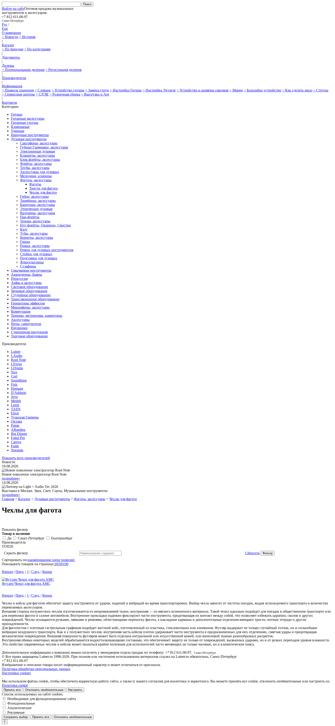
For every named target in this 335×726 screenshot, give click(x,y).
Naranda (17, 450)
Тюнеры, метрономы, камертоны (36, 315)
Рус (4, 24)
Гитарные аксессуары (27, 118)
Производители (14, 78)
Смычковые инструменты (31, 270)
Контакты (9, 102)
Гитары (16, 114)
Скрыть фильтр (16, 553)
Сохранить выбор (16, 717)
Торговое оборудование (29, 336)
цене (56, 560)
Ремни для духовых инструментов (46, 250)
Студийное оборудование (31, 295)
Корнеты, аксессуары (36, 237)
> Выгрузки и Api (95, 94)
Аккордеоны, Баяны (26, 274)
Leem (15, 405)
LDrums (17, 368)
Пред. (19, 572)
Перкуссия (19, 279)
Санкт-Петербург (31, 538)
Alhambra (18, 430)
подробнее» (11, 478)
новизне (68, 560)
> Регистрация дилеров (63, 70)
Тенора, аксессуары (35, 221)
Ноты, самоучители (26, 324)
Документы (11, 57)
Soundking (19, 380)
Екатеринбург (62, 538)
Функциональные (21, 703)
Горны (25, 242)
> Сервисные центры (18, 94)
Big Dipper (19, 434)
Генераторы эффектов (28, 303)
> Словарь (43, 90)
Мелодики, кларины (36, 176)
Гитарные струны (24, 123)
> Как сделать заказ (297, 90)
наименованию (39, 560)
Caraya (16, 442)
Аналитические (19, 708)
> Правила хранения (18, 90)
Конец (47, 572)
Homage (17, 388)
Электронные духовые (37, 151)
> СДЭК (42, 94)
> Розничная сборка (64, 94)
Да (9, 538)
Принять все (12, 690)
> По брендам (12, 49)
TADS (16, 409)
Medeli (16, 401)
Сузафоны (28, 266)
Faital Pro (18, 438)
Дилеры (8, 66)
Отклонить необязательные (44, 690)
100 (65, 564)
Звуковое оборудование (29, 291)
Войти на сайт (13, 8)
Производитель (14, 542)
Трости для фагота (43, 188)
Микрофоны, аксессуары (30, 307)
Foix (14, 384)
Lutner (16, 352)
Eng (5, 29)
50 (60, 564)
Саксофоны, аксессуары (38, 143)
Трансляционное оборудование (35, 299)
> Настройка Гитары (126, 90)
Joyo (14, 397)
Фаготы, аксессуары (36, 180)
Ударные (17, 131)
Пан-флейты (29, 217)
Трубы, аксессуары (34, 168)
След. (35, 572)
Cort (14, 376)
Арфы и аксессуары (26, 283)
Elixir (15, 413)
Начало (7, 572)
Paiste (15, 425)
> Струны (320, 90)
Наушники (19, 328)
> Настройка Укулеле (159, 90)
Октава (16, 421)
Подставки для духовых (38, 258)
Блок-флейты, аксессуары (40, 159)
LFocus (16, 364)
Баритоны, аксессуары (37, 205)
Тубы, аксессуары (34, 233)
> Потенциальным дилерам (23, 70)
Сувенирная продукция (29, 332)
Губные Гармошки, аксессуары (44, 147)
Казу (23, 229)
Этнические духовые (36, 209)
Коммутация (20, 311)
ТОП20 (7, 546)
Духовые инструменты (28, 139)
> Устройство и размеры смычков (203, 90)
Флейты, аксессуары (36, 164)
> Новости (10, 37)
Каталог (8, 45)
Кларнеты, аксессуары (37, 155)
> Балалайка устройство (262, 90)
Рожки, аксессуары (35, 246)
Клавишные (20, 127)
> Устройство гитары (68, 90)
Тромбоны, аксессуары (38, 201)
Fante (15, 446)
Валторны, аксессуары (37, 213)
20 (56, 564)
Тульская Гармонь (25, 417)
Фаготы (35, 184)
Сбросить (252, 553)
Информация (12, 86)
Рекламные (16, 712)
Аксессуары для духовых (39, 172)
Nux (14, 372)
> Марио (236, 90)
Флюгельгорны (32, 262)
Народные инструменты (30, 135)
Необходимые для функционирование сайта (41, 699)
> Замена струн (97, 90)
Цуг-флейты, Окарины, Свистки (45, 225)
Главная (8, 499)
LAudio (16, 356)
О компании (11, 33)
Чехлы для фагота (43, 192)
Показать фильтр (15, 529)
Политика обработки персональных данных (36, 669)
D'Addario (18, 393)
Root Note (18, 360)
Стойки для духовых (36, 254)
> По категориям (37, 49)
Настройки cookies (16, 673)
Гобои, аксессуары (34, 196)
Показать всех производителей (26, 458)
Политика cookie (15, 685)
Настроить (75, 690)
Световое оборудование (29, 287)
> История (27, 37)
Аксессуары (20, 320)
